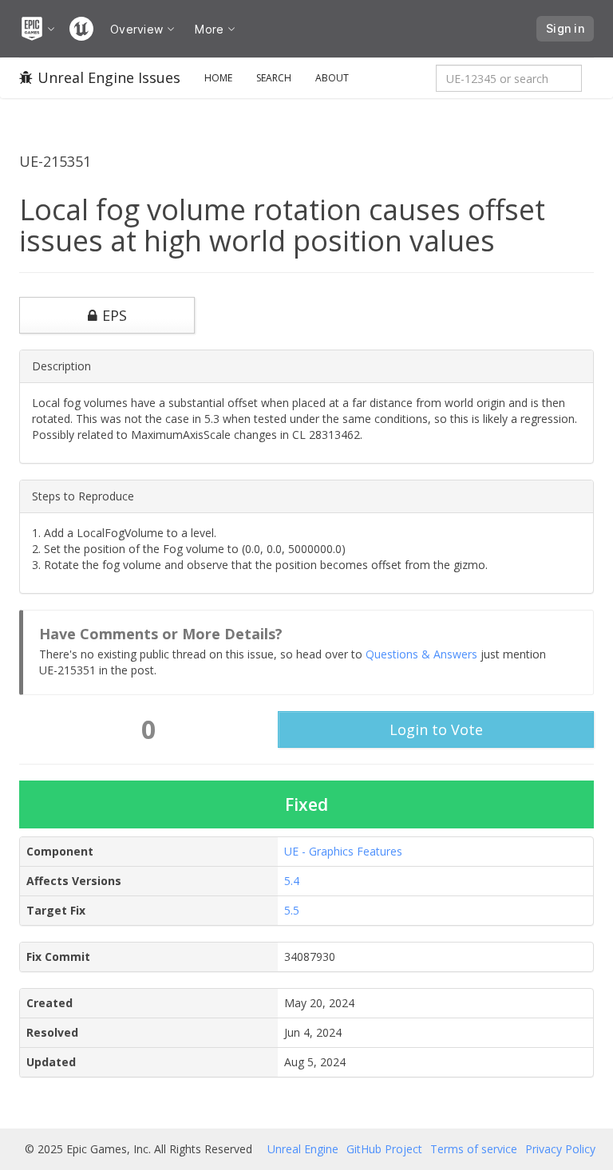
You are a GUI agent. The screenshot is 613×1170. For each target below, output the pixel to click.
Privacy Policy (560, 1148)
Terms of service (473, 1148)
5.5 (291, 910)
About (332, 78)
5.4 (291, 880)
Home (218, 78)
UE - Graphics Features (343, 851)
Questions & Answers (421, 654)
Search (273, 78)
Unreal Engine (302, 1148)
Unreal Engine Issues (109, 77)
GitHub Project (384, 1148)
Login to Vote (436, 729)
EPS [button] (114, 315)
